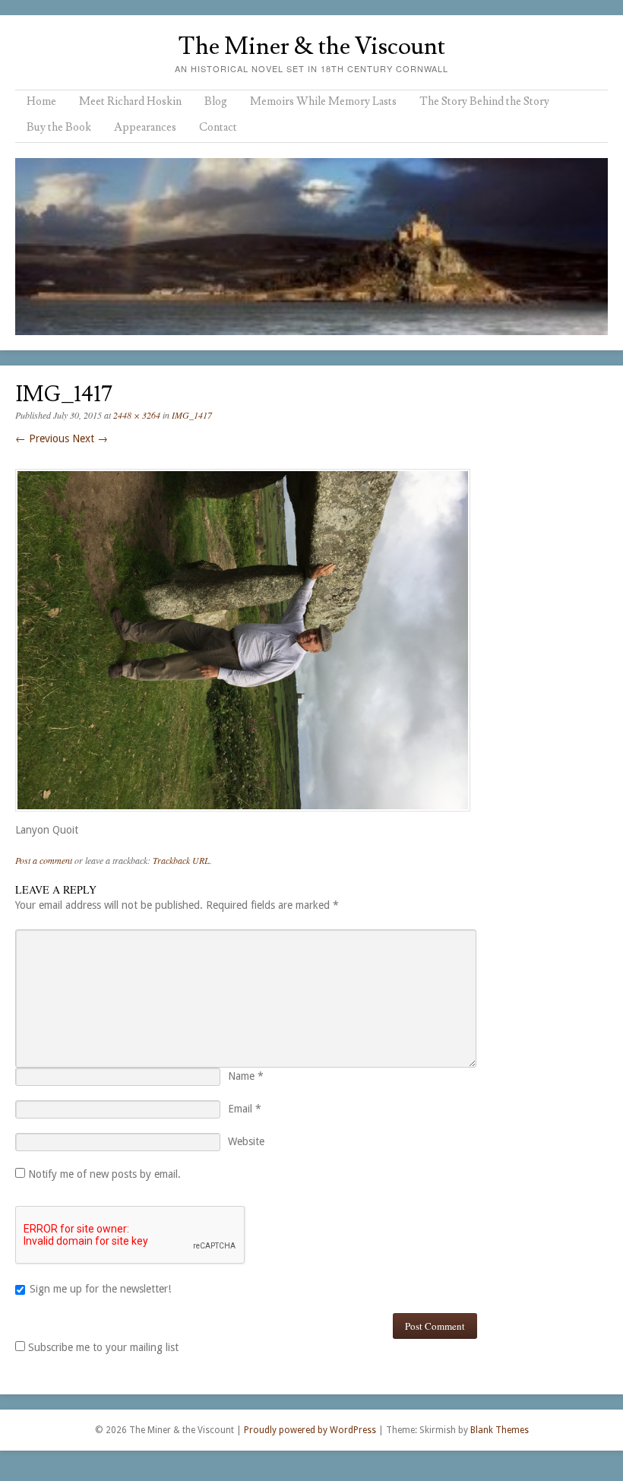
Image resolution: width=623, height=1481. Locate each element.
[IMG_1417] (242, 815)
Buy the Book (59, 127)
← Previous (42, 438)
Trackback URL (181, 860)
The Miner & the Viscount (311, 46)
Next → (90, 438)
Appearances (145, 127)
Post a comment (43, 860)
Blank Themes (499, 1430)
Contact (218, 127)
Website (246, 1141)
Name (246, 1076)
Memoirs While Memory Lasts (323, 101)
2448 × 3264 (136, 415)
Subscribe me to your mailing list (102, 1347)
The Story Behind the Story (484, 101)
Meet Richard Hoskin (130, 101)
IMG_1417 (192, 415)
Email (244, 1109)
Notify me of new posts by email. (104, 1174)
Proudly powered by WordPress (310, 1430)
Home (41, 101)
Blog (215, 101)
